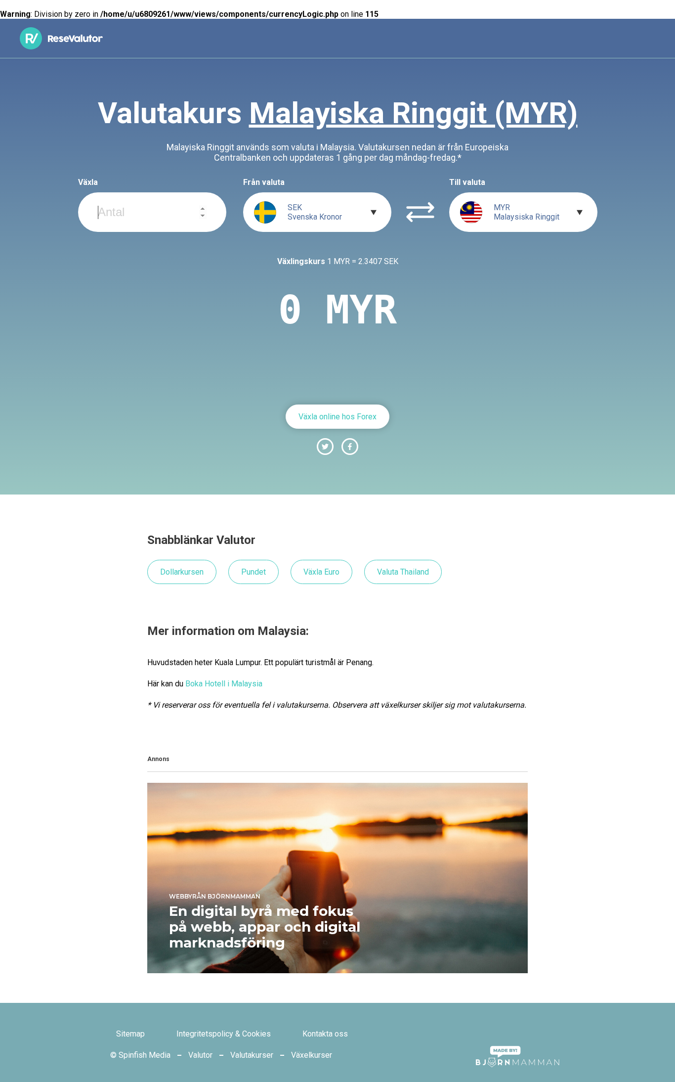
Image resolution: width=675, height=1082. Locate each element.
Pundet (253, 572)
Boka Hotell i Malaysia (223, 683)
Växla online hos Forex (337, 416)
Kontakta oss (325, 1033)
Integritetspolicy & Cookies (223, 1033)
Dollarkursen (182, 572)
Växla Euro (321, 572)
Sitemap (130, 1033)
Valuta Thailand (403, 572)
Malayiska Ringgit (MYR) (413, 113)
